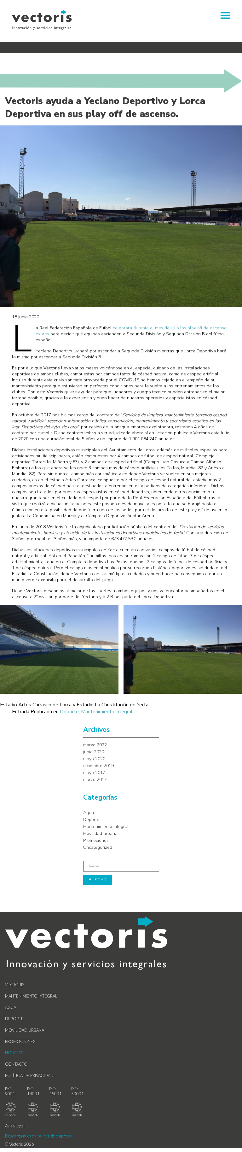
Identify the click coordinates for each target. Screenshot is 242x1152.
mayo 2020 (94, 759)
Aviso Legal (15, 1125)
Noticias (14, 1052)
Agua (88, 813)
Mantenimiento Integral (31, 996)
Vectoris (14, 984)
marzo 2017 (95, 780)
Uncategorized (97, 847)
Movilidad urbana (100, 834)
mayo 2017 (94, 773)
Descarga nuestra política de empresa (38, 1135)
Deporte (69, 711)
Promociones (96, 840)
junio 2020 (93, 752)
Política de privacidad (29, 1075)
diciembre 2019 (98, 766)
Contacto (16, 1064)
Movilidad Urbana (24, 1030)
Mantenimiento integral (107, 711)
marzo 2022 (95, 745)
